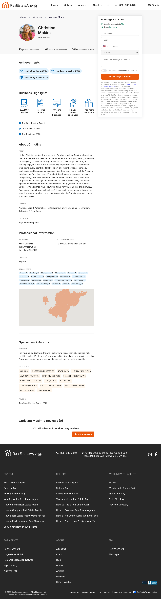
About (96, 5)
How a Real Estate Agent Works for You (24, 515)
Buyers (54, 5)
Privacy (85, 592)
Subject (107, 53)
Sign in (155, 5)
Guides (112, 482)
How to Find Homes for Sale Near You (24, 521)
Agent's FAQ (10, 571)
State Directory (116, 499)
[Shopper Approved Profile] (144, 583)
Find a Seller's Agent (67, 482)
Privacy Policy (109, 86)
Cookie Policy (74, 592)
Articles (60, 571)
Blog (58, 560)
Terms (92, 592)
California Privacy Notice (147, 592)
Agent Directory (117, 493)
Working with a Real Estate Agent (21, 499)
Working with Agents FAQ (122, 488)
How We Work (116, 549)
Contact (60, 554)
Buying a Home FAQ (14, 493)
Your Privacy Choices (122, 592)
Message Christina (121, 76)
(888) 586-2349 (127, 5)
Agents (82, 5)
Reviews (60, 576)
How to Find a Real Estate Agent (21, 504)
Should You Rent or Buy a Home (20, 526)
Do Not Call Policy (104, 592)
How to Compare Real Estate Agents (23, 510)
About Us (61, 549)
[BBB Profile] (152, 583)
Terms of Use (131, 84)
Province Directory (118, 504)
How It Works (63, 582)
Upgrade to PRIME (14, 554)
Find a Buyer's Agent (15, 482)
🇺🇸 (104, 46)
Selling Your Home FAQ (68, 493)
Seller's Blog (62, 488)
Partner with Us (12, 549)
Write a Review (85, 434)
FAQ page (114, 554)
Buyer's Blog (10, 488)
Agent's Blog (10, 565)
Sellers (68, 5)
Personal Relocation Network (19, 560)
